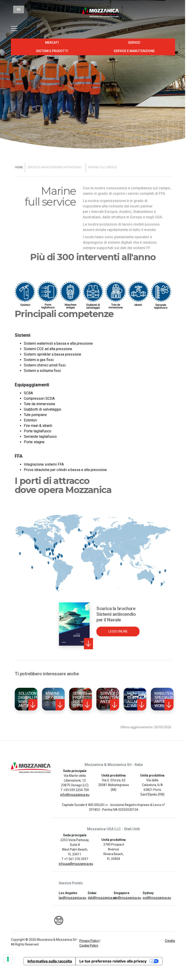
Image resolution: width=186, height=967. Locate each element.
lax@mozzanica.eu (72, 898)
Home (19, 167)
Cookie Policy (88, 945)
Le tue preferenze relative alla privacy (113, 961)
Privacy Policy (89, 941)
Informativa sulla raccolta (49, 961)
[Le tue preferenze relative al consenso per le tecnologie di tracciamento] (8, 959)
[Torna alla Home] (93, 15)
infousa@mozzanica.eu (76, 864)
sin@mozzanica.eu (127, 898)
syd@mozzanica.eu (157, 898)
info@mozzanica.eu (74, 794)
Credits (170, 941)
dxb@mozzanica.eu (102, 898)
